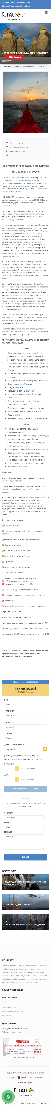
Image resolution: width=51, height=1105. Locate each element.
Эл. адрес (9, 713)
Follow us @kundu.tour (12, 1023)
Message (8, 823)
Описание (7, 58)
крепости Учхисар (23, 375)
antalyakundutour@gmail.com (18, 6)
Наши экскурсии (9, 999)
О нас (4, 994)
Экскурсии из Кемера (24, 172)
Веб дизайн (35, 1069)
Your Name (9, 804)
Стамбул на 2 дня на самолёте (17, 896)
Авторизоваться (28, 1095)
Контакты (6, 1007)
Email (6, 814)
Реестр (43, 1095)
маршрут (17, 58)
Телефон (8, 725)
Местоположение (29, 58)
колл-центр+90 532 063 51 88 (17, 3)
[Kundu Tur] (13, 16)
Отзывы (42, 58)
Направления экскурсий (12, 1003)
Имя (6, 691)
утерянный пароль (25, 1099)
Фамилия (9, 702)
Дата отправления (14, 736)
